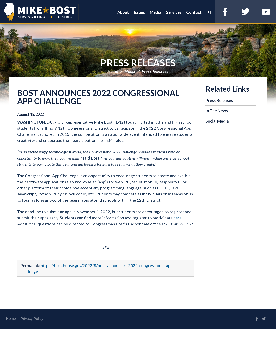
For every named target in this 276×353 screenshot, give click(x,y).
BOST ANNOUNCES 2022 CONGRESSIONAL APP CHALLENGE (98, 97)
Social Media (217, 121)
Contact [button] (194, 12)
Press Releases (138, 62)
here (177, 217)
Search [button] (209, 12)
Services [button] (173, 12)
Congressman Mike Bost (41, 12)
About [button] (123, 12)
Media (129, 71)
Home (112, 71)
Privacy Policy (32, 319)
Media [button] (155, 12)
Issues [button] (139, 12)
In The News (216, 110)
